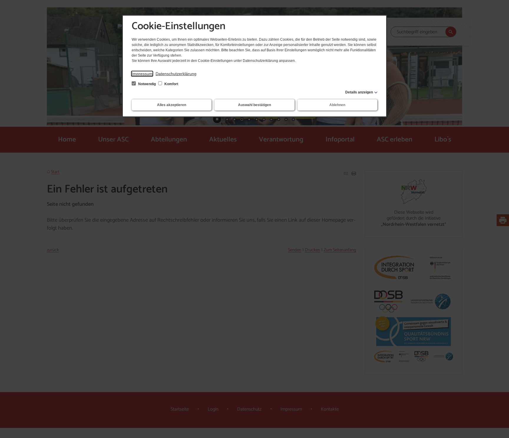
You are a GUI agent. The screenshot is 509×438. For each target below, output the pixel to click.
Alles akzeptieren (171, 105)
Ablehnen (337, 105)
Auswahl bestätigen (254, 105)
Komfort (170, 84)
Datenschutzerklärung (176, 73)
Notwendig (147, 84)
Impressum (142, 73)
